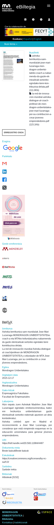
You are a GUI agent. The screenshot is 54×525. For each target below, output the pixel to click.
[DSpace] (44, 512)
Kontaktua (7, 522)
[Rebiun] (43, 498)
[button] (33, 19)
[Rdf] (13, 298)
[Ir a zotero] (13, 258)
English (37, 39)
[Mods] (13, 287)
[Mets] (13, 277)
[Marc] (13, 310)
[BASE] (15, 498)
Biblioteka (7, 519)
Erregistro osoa (14, 132)
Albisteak (7, 477)
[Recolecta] (15, 503)
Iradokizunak (20, 522)
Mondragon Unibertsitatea (15, 370)
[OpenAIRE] (15, 494)
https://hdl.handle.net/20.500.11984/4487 (23, 443)
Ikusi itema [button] (10, 44)
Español (27, 39)
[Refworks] (13, 267)
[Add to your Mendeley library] (13, 249)
